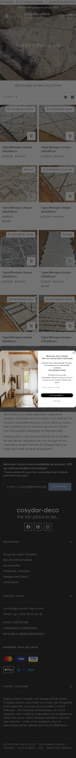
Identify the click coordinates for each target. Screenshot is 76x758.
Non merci (57, 401)
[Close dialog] (74, 353)
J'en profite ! (57, 395)
